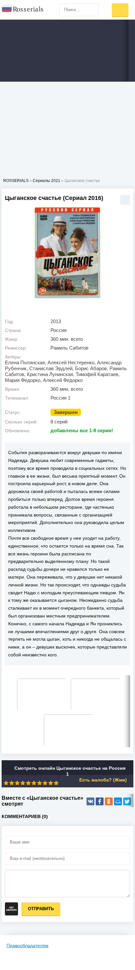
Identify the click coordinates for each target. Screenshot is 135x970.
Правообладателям (27, 945)
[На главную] (23, 10)
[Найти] (92, 9)
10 (56, 783)
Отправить (41, 908)
